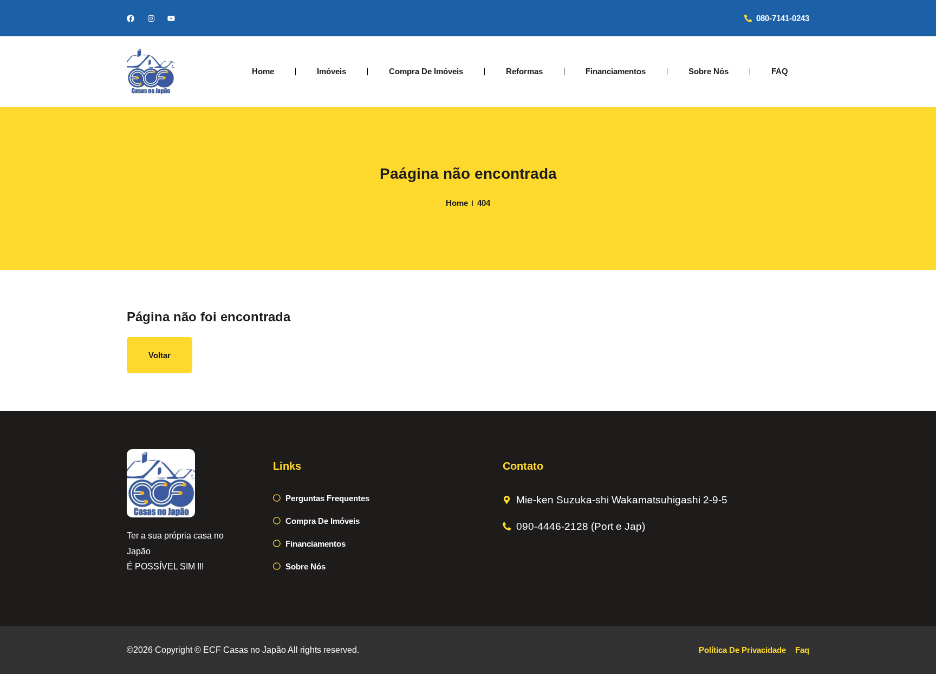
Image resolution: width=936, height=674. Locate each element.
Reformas (524, 71)
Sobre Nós (708, 71)
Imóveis (331, 71)
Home (263, 71)
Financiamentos (616, 71)
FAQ (779, 71)
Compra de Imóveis (426, 71)
